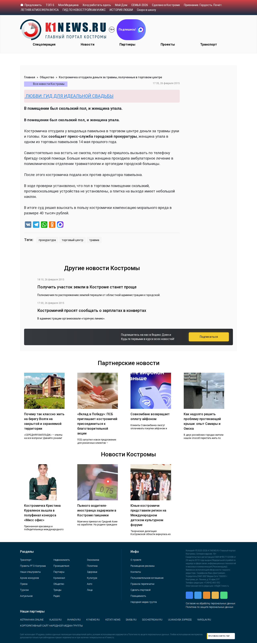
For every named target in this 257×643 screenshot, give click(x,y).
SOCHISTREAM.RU (152, 619)
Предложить (33, 5)
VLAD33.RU (55, 619)
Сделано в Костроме (166, 5)
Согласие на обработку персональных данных (210, 603)
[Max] (60, 225)
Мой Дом (121, 5)
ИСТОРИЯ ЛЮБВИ (121, 9)
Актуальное (26, 596)
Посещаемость (138, 596)
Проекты (168, 44)
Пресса (24, 584)
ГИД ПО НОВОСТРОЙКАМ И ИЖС (84, 9)
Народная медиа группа (144, 602)
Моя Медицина (68, 5)
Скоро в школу (146, 9)
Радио (56, 596)
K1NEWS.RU (93, 619)
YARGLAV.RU (204, 619)
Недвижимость (61, 560)
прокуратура (47, 240)
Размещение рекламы (143, 566)
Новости (87, 44)
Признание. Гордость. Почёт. (203, 5)
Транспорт (208, 44)
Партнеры (127, 44)
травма (94, 240)
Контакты (136, 572)
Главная (29, 77)
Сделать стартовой (141, 590)
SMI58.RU (131, 619)
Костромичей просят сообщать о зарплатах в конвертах (91, 310)
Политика (92, 566)
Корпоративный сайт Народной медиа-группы (51, 625)
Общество (47, 77)
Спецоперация (44, 44)
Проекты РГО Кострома (33, 566)
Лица (90, 590)
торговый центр (72, 240)
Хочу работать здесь (97, 5)
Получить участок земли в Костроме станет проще (87, 287)
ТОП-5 (50, 5)
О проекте (136, 560)
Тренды (57, 590)
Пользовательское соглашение (147, 578)
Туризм (24, 590)
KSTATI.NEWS (112, 619)
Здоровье (92, 572)
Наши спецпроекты (30, 572)
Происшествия (61, 566)
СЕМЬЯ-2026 (139, 5)
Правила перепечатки (142, 584)
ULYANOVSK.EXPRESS (180, 619)
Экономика (93, 560)
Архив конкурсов (29, 578)
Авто (89, 584)
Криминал (59, 578)
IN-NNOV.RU (74, 619)
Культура (92, 578)
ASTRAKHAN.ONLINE (32, 619)
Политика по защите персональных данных (209, 607)
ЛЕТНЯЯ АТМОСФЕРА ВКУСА (40, 9)
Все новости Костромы (48, 83)
